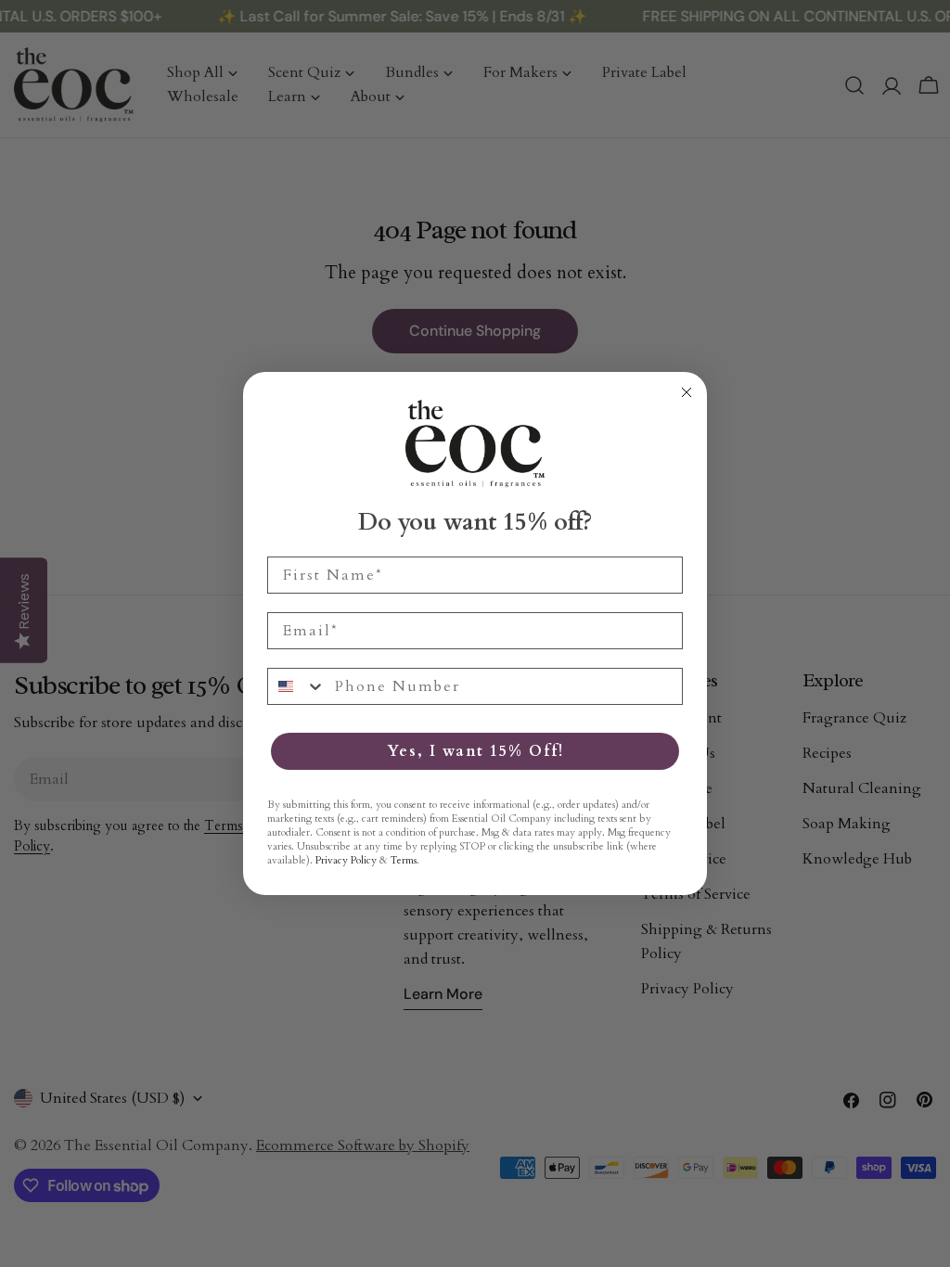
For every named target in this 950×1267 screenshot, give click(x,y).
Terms (404, 860)
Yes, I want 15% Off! (475, 751)
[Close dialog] (686, 392)
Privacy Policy (346, 860)
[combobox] (297, 686)
